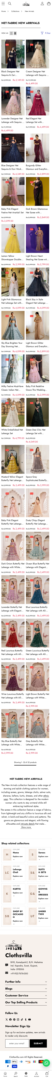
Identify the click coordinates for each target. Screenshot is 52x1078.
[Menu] (3, 4)
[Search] (10, 4)
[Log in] (42, 4)
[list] (11, 33)
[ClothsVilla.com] (26, 3)
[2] (15, 33)
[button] (49, 4)
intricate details (28, 823)
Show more (26, 827)
